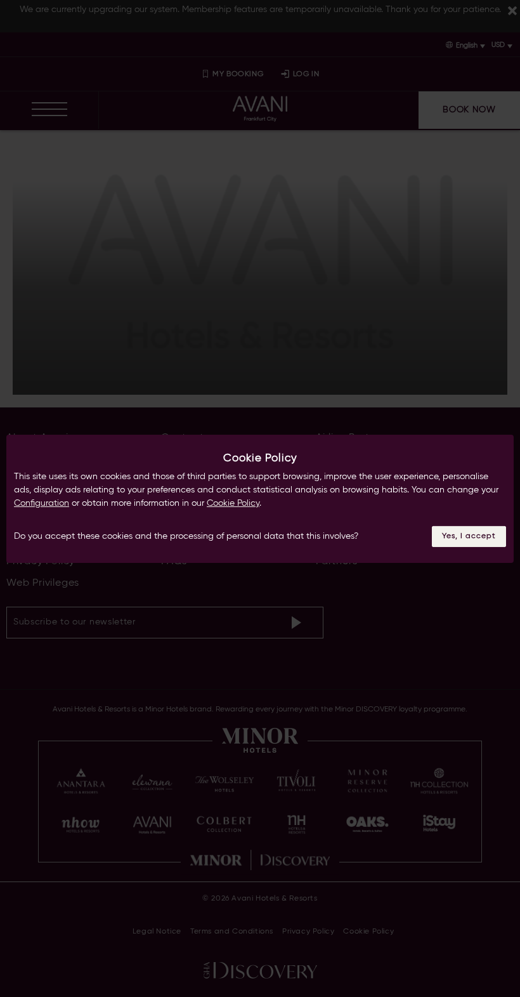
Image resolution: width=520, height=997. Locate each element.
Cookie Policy (233, 503)
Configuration (41, 503)
